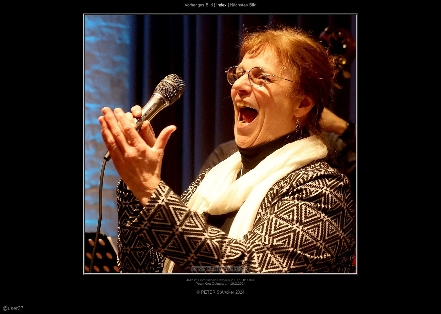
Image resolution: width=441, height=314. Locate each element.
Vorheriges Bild (199, 5)
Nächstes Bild (243, 5)
